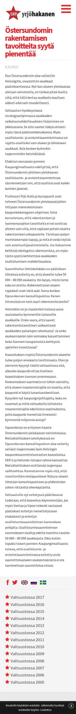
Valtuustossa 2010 (27, 646)
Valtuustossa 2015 (27, 611)
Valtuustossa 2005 (27, 682)
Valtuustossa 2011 (27, 639)
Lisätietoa (46, 709)
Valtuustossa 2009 (27, 653)
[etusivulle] (29, 12)
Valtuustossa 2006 (27, 675)
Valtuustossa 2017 (27, 597)
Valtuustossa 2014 (27, 618)
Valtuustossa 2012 (27, 632)
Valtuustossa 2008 (27, 661)
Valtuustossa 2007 (27, 668)
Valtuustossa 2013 (27, 625)
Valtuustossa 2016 (27, 604)
